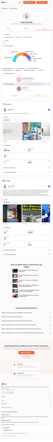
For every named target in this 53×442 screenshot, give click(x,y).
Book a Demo (41, 2)
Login (19, 2)
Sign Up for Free (28, 2)
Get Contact (38, 95)
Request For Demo (26, 352)
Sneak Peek (25, 357)
